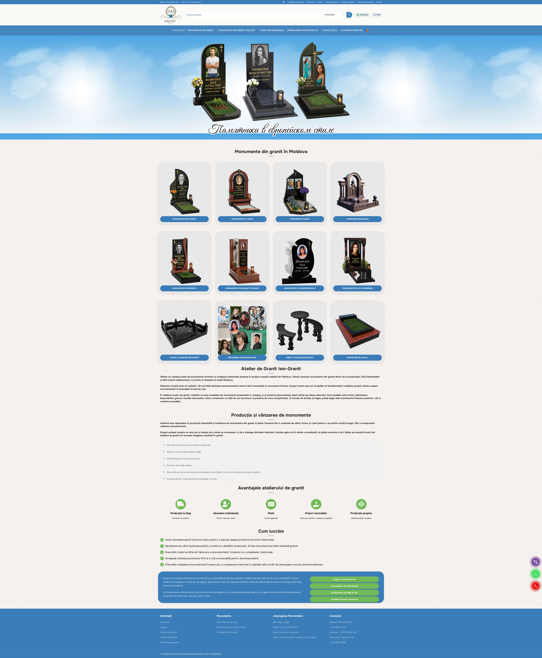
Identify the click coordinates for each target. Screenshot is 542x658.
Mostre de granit (331, 2)
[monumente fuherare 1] (242, 192)
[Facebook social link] (283, 2)
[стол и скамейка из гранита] (300, 330)
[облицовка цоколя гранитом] (357, 330)
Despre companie (169, 637)
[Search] (349, 15)
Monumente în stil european (357, 288)
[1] (271, 88)
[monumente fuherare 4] (184, 261)
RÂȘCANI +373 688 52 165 (345, 593)
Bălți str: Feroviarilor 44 (169, 2)
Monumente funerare (227, 622)
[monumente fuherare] (184, 192)
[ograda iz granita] (184, 330)
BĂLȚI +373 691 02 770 (345, 579)
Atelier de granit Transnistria (345, 599)
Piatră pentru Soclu (357, 357)
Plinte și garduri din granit (184, 357)
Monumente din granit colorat (242, 288)
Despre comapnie (348, 2)
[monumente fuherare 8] (357, 261)
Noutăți (379, 2)
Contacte (310, 2)
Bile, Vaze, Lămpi (281, 622)
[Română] (368, 30)
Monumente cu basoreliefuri (299, 288)
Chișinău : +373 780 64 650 (343, 632)
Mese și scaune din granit (299, 357)
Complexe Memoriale (358, 219)
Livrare (319, 2)
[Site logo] (170, 14)
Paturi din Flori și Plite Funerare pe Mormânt (294, 637)
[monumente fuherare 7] (300, 261)
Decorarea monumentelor (242, 357)
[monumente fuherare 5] (242, 261)
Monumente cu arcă (242, 219)
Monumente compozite (184, 288)
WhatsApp (364, 15)
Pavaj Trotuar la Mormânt (285, 627)
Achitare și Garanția (365, 2)
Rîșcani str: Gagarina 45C (342, 637)
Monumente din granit (184, 219)
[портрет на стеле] (242, 330)
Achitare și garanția (169, 642)
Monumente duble (299, 219)
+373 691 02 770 (338, 627)
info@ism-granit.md (295, 2)
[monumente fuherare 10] (300, 192)
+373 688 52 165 (338, 642)
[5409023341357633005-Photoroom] (357, 192)
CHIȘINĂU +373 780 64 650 (345, 586)
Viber (378, 15)
